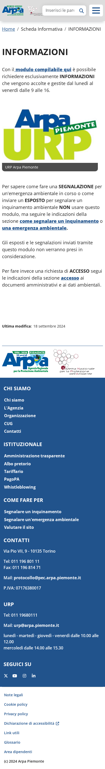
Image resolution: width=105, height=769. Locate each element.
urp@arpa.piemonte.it (36, 625)
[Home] (15, 11)
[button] (96, 10)
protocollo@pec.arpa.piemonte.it (47, 578)
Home (8, 29)
